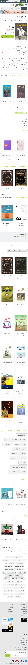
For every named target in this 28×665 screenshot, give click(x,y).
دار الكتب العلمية (21, 435)
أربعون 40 (21, 223)
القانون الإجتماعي (7, 588)
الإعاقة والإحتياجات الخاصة (16, 557)
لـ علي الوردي (7, 225)
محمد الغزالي (20, 336)
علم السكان (18, 597)
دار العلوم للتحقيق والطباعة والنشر (17, 472)
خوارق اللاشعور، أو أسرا (7, 223)
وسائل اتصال (10, 597)
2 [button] (16, 159)
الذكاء (7, 557)
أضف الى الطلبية (8, 37)
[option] (20, 92)
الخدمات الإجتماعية (20, 585)
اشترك (7, 655)
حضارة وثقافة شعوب (19, 594)
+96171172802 (23, 641)
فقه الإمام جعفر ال (7, 188)
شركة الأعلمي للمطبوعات (19, 444)
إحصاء (4, 572)
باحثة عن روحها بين (7, 333)
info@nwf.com (23, 642)
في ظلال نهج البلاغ (20, 188)
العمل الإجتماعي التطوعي (19, 588)
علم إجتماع (6, 594)
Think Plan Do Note (7, 155)
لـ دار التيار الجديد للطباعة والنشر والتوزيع (17, 250)
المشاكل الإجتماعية (19, 591)
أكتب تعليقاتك (23, 237)
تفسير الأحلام (20, 420)
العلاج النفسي (13, 560)
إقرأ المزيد (25, 71)
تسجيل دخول (23, 1)
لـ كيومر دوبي (7, 104)
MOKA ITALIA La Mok (7, 540)
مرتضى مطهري (20, 365)
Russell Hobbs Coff (21, 540)
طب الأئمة (7, 391)
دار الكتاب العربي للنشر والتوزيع (18, 467)
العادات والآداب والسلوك (9, 585)
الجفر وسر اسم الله (20, 333)
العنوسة (20, 102)
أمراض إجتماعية (18, 575)
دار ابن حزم (22, 463)
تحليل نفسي (5, 560)
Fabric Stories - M (20, 504)
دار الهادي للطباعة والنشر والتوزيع (18, 458)
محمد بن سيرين (20, 422)
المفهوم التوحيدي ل (21, 362)
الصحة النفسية (22, 560)
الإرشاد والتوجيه (9, 575)
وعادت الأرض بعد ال (21, 305)
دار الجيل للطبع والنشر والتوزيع (18, 454)
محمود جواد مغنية (20, 278)
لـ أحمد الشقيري (21, 225)
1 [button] (17, 107)
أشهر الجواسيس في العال (7, 102)
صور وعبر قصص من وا (7, 362)
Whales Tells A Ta (7, 504)
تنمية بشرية (11, 563)
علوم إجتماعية (24, 553)
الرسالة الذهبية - (7, 420)
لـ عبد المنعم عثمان (20, 104)
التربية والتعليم (19, 582)
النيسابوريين (6, 393)
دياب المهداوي (20, 393)
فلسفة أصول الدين (7, 305)
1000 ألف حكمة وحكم (20, 391)
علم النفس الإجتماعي (19, 566)
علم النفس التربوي (8, 566)
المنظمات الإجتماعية (8, 591)
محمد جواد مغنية (22, 19)
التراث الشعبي (7, 579)
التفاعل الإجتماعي (9, 582)
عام (6, 563)
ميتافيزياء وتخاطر (12, 572)
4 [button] (10, 107)
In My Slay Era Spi (20, 155)
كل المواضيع (4, 551)
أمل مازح (20, 307)
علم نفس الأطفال (22, 572)
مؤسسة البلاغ (7, 444)
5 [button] (9, 159)
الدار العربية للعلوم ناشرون (19, 449)
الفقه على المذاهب (20, 276)
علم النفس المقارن (9, 569)
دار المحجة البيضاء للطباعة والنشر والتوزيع (15, 440)
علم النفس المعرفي (19, 569)
